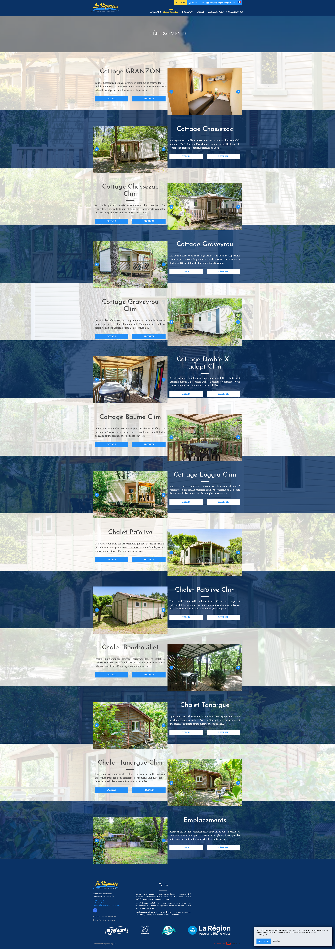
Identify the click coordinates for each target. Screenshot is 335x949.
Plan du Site (112, 916)
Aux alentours (216, 12)
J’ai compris (263, 941)
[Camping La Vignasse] (104, 8)
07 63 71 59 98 (98, 903)
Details (111, 98)
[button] (239, 2)
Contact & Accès (234, 12)
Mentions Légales (100, 916)
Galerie (200, 12)
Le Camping (155, 12)
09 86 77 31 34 (198, 2)
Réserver (181, 2)
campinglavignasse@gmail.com (222, 2)
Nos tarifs (187, 12)
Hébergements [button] (170, 12)
